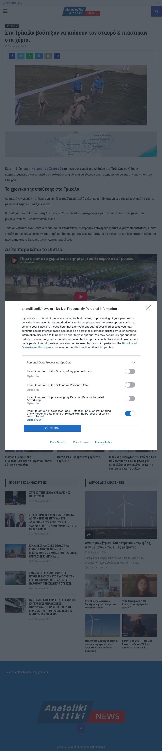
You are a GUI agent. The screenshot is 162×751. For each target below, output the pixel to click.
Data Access (81, 442)
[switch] (130, 371)
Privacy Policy (103, 442)
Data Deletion (58, 442)
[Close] (149, 309)
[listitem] (81, 363)
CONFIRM (52, 428)
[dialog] (81, 375)
